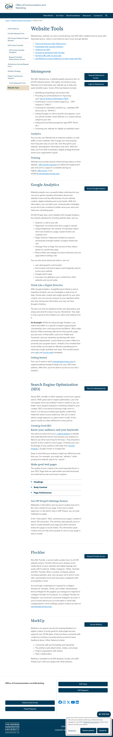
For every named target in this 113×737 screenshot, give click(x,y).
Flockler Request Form (16, 33)
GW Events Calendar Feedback (16, 51)
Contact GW (59, 730)
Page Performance (43, 493)
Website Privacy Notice (91, 722)
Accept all (102, 730)
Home (7, 20)
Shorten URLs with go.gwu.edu (48, 56)
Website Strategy (14, 71)
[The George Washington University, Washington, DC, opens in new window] (12, 728)
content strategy (63, 434)
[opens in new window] (60, 704)
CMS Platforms (13, 29)
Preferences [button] (72, 730)
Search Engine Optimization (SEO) (54, 99)
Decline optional (88, 730)
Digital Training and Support (15, 77)
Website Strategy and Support (21, 20)
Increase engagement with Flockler (50, 53)
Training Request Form (17, 83)
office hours (42, 171)
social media (48, 353)
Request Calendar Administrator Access (17, 58)
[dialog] (89, 726)
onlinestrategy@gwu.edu (49, 174)
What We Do (48, 15)
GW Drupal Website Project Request (18, 39)
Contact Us (98, 15)
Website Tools (13, 88)
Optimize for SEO (42, 50)
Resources (87, 15)
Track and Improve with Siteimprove (50, 44)
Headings (38, 482)
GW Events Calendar (15, 45)
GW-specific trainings (48, 165)
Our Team (60, 15)
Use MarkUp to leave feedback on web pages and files (58, 59)
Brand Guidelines (73, 15)
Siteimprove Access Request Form (18, 65)
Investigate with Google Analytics (49, 47)
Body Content (40, 487)
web (37, 353)
